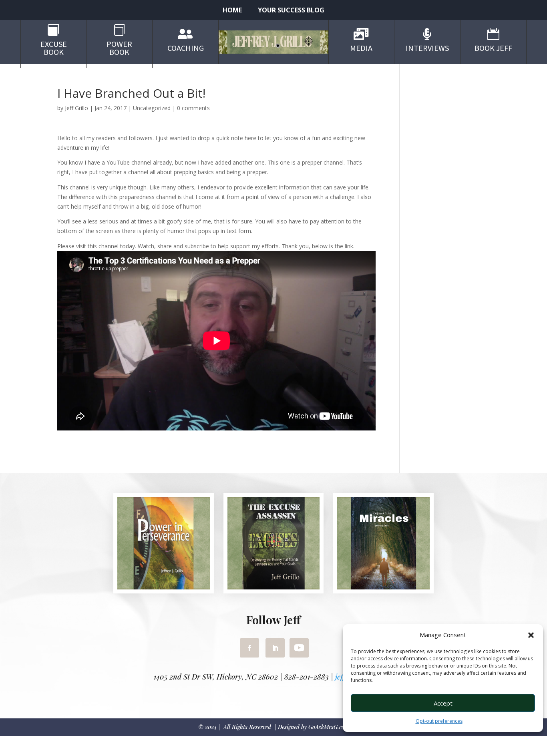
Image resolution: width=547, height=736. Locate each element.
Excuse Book (53, 48)
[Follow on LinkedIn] (275, 648)
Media (361, 48)
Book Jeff (493, 48)
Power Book (119, 48)
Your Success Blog (291, 10)
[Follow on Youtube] (299, 648)
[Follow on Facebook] (249, 648)
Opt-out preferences (439, 721)
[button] (531, 635)
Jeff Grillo (76, 108)
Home (232, 10)
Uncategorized (152, 108)
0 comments (193, 108)
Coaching (185, 48)
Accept (443, 703)
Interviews (427, 48)
